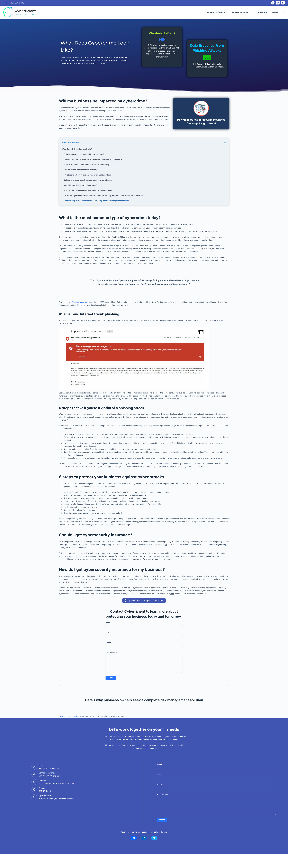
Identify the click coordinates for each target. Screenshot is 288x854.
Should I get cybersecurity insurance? (80, 185)
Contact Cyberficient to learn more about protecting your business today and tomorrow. (104, 195)
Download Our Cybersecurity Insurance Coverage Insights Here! (93, 159)
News (275, 12)
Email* (108, 632)
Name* (108, 622)
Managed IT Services (216, 12)
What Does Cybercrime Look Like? (77, 149)
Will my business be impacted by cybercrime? (84, 154)
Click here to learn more (69, 716)
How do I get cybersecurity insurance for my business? (88, 190)
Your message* (112, 652)
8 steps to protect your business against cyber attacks (88, 180)
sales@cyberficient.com (49, 768)
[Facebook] (272, 2)
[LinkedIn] (278, 2)
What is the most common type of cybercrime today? (87, 164)
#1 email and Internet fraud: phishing (81, 170)
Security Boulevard (80, 302)
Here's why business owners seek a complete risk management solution (97, 201)
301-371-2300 (17, 3)
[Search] (284, 12)
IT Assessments (240, 12)
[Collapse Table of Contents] (225, 142)
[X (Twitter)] (283, 2)
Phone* (109, 642)
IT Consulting (260, 12)
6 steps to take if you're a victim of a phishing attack (88, 175)
